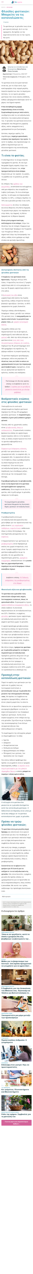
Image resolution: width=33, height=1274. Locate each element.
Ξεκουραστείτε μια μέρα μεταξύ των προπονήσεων (15, 1016)
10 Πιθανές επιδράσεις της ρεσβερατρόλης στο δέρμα (17, 580)
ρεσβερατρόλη (7, 544)
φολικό (4, 337)
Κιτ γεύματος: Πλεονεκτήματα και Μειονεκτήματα (15, 1090)
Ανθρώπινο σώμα (6, 1013)
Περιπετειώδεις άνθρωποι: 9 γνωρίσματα (14, 1041)
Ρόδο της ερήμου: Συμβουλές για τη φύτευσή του (16, 1115)
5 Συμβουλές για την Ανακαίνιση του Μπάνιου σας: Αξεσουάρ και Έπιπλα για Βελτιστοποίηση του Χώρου (15, 990)
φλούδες (4, 616)
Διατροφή (9, 7)
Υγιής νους (4, 1038)
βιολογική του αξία (10, 295)
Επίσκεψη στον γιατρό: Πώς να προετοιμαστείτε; (15, 1066)
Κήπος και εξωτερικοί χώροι (10, 1112)
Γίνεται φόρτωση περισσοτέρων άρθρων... (16, 1123)
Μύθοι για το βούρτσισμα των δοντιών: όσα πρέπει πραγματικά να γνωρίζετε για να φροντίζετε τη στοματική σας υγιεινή (16, 963)
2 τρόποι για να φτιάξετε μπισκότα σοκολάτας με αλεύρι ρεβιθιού (17, 389)
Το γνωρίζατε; (5, 1087)
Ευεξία (3, 959)
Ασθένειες (4, 1063)
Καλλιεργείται (6, 205)
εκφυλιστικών (15, 528)
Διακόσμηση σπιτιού (7, 932)
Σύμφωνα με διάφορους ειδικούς (13, 449)
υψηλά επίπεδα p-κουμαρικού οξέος (15, 605)
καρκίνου (4, 537)
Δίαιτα (3, 7)
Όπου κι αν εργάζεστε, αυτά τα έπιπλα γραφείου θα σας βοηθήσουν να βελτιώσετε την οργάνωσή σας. (15, 936)
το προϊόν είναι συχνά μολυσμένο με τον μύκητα (15, 768)
